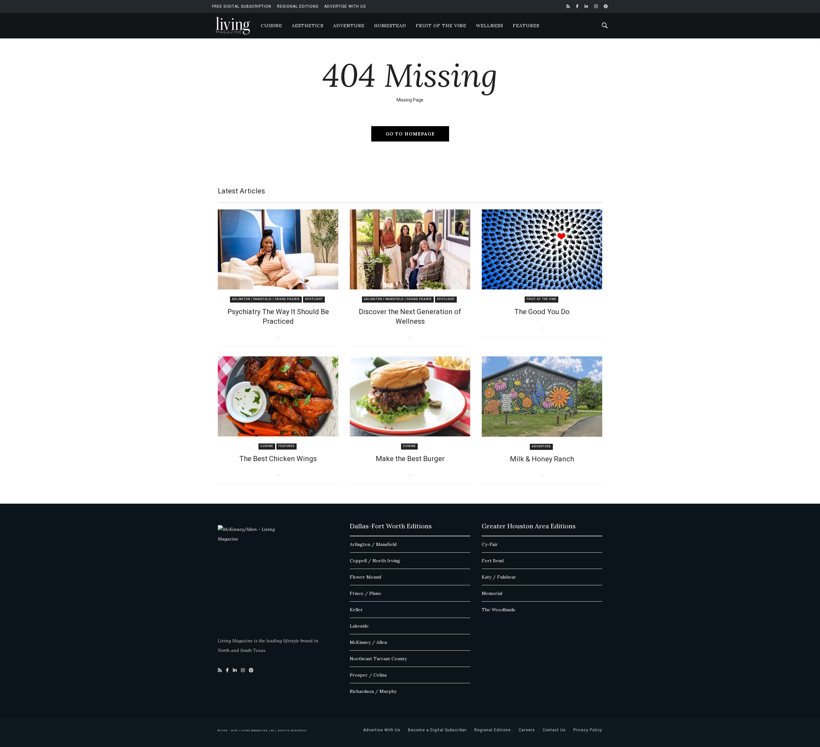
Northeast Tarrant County (378, 659)
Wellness (489, 25)
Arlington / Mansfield (373, 544)
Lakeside (359, 626)
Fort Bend (493, 561)
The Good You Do (542, 312)
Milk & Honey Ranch (542, 459)
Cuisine (271, 25)
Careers (527, 730)
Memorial (492, 593)
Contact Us (554, 730)
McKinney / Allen (368, 642)
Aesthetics (308, 25)
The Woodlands (498, 610)
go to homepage (410, 134)
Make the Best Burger (410, 459)
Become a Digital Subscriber (437, 730)
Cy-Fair (490, 544)
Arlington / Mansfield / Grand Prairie (266, 299)
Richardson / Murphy (373, 691)
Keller (356, 610)
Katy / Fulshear (499, 577)
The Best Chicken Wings (278, 459)
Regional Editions (297, 6)
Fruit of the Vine (441, 25)
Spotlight (314, 299)
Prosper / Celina (368, 675)
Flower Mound (365, 577)
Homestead (390, 25)
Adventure (349, 25)
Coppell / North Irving (375, 561)
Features (526, 25)
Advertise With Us (345, 6)
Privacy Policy (587, 730)
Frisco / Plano (365, 593)
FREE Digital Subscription (241, 6)
